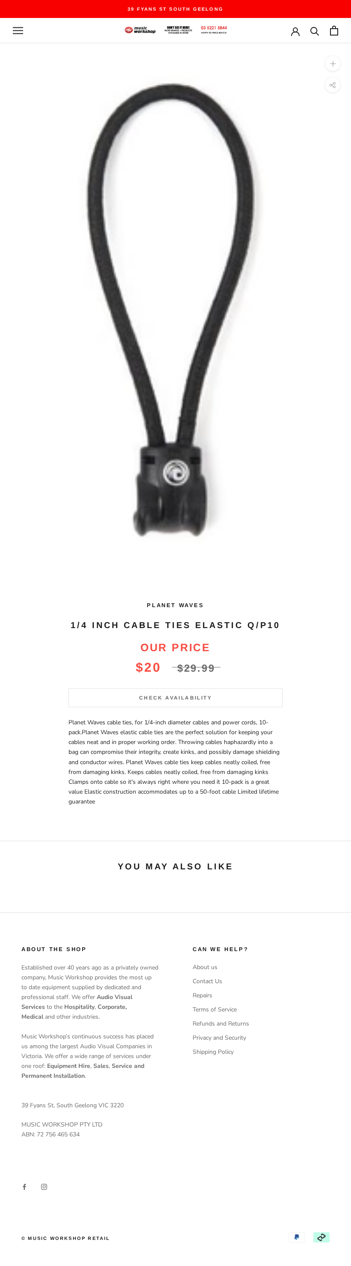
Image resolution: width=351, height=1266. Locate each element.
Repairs (202, 995)
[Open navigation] (18, 30)
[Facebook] (24, 1186)
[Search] (314, 30)
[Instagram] (44, 1186)
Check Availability (175, 698)
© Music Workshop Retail (65, 1238)
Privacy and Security (219, 1038)
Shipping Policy (213, 1052)
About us (205, 967)
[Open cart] (334, 31)
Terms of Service (215, 1009)
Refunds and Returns (221, 1024)
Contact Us (207, 981)
